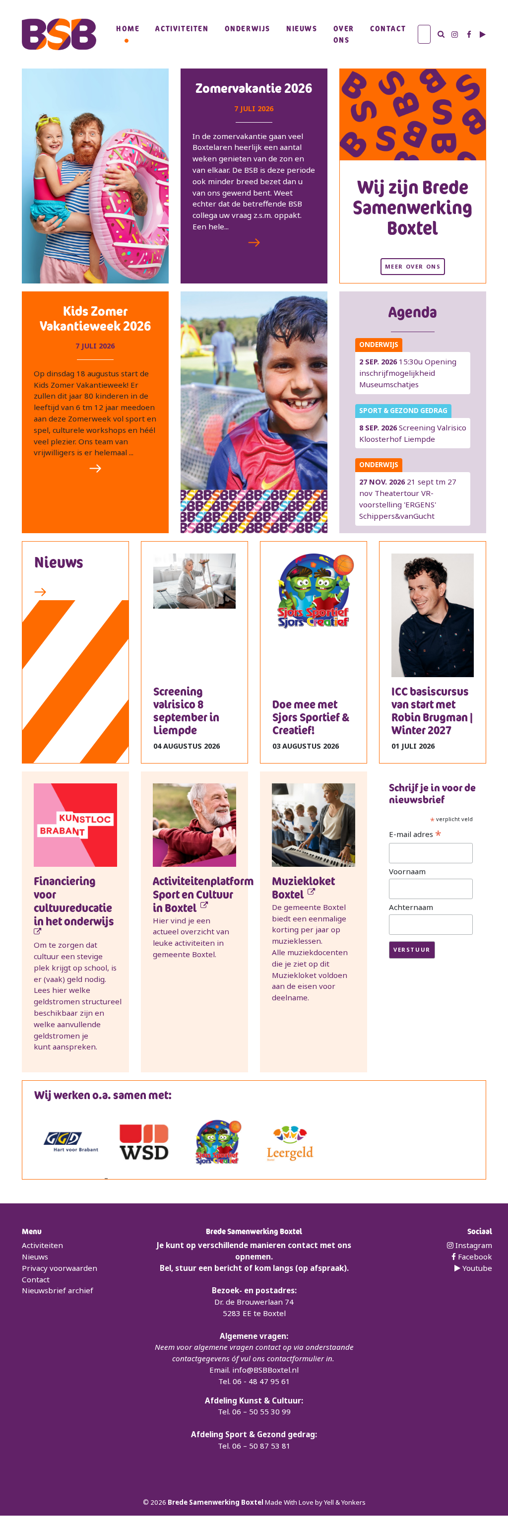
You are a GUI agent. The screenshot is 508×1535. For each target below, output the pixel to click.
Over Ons (343, 34)
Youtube (476, 1268)
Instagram (472, 1245)
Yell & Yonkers (345, 1502)
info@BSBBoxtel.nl (265, 1370)
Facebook (474, 1256)
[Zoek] (441, 34)
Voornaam (407, 871)
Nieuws (302, 28)
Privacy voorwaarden (59, 1268)
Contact (388, 28)
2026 (159, 1502)
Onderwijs (247, 28)
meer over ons (413, 266)
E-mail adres (415, 834)
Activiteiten (181, 28)
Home (127, 28)
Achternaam (411, 907)
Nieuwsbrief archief (57, 1290)
